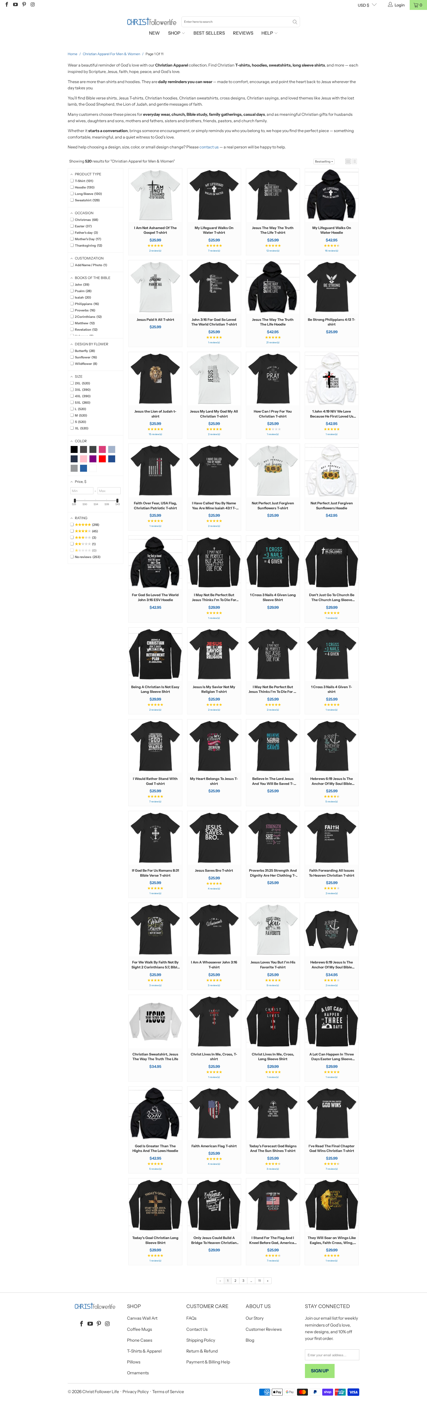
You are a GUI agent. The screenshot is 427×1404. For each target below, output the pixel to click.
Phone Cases (139, 1340)
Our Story (255, 1318)
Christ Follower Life (100, 1391)
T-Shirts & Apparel (144, 1351)
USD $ (363, 5)
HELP (267, 33)
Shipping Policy (200, 1340)
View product (155, 210)
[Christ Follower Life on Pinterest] (23, 4)
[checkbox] (74, 449)
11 (259, 1281)
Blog (250, 1340)
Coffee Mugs (139, 1329)
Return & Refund (202, 1351)
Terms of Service (168, 1391)
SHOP (174, 33)
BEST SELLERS (209, 33)
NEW (154, 33)
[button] (348, 161)
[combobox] (240, 21)
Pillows (133, 1361)
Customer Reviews (264, 1329)
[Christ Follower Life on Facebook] (6, 4)
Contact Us (197, 1329)
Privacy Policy (136, 1391)
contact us (209, 146)
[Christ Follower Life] (151, 21)
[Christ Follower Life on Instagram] (32, 4)
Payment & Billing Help (208, 1361)
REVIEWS (243, 33)
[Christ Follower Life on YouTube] (15, 4)
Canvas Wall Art (142, 1318)
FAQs (191, 1318)
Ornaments (138, 1372)
